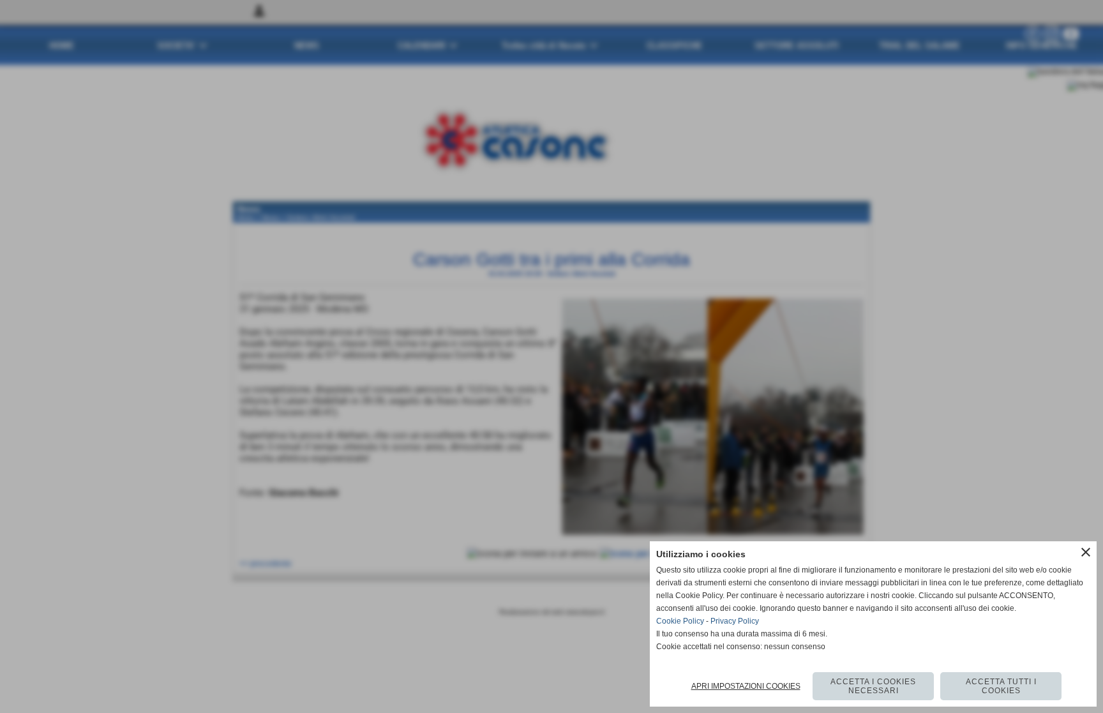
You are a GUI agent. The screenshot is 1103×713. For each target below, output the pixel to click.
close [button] (1085, 552)
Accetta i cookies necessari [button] (873, 686)
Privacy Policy (734, 621)
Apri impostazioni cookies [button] (745, 686)
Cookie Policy (680, 621)
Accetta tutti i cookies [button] (1001, 686)
